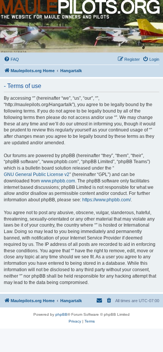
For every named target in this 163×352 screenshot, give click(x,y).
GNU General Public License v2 (36, 174)
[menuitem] (11, 59)
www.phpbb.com (58, 181)
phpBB (61, 314)
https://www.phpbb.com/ (106, 199)
